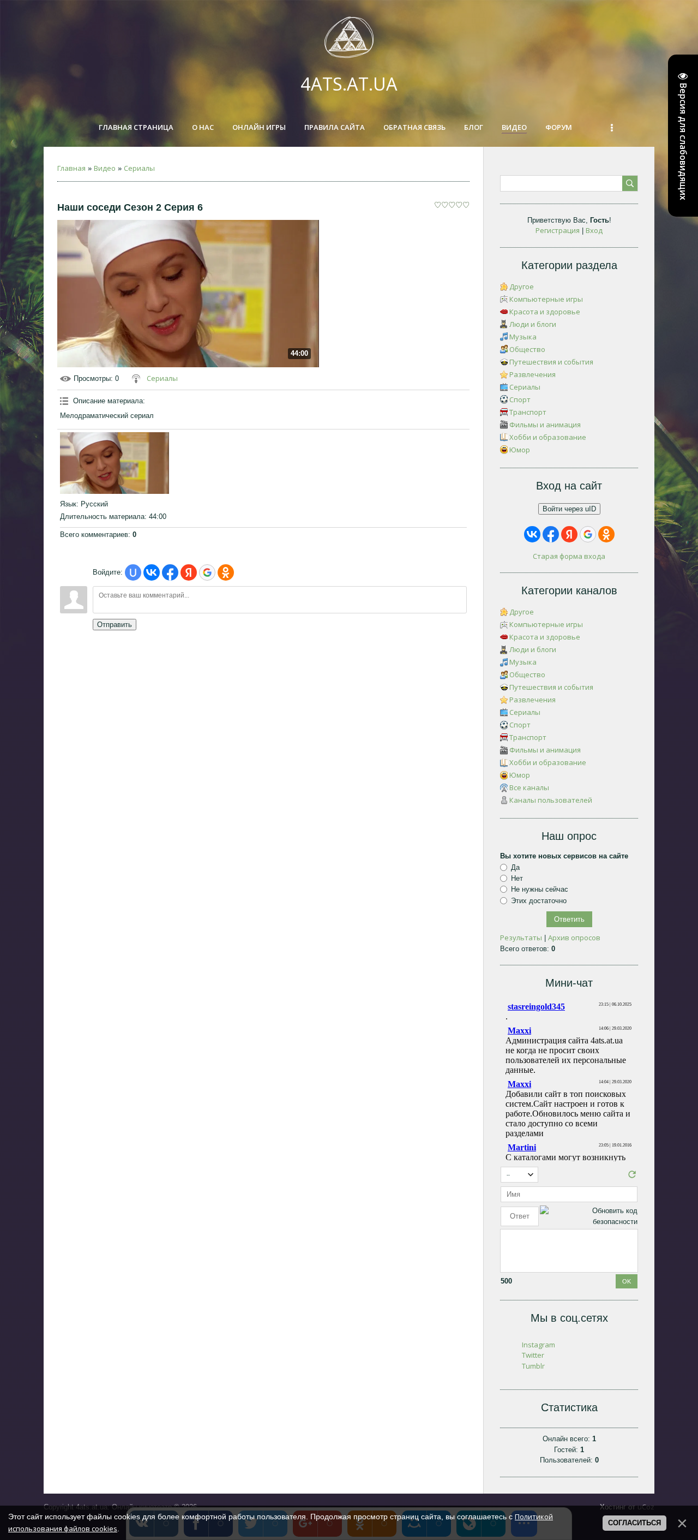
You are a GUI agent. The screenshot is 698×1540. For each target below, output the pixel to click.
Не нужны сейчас (539, 889)
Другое (521, 286)
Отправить (114, 624)
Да (515, 867)
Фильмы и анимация (545, 424)
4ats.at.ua (349, 83)
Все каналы (529, 787)
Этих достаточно (539, 901)
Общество (527, 349)
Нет (517, 878)
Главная (71, 168)
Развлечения (532, 374)
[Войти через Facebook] (170, 572)
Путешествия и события (551, 362)
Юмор (519, 450)
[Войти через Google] (207, 572)
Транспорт (527, 412)
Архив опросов (574, 937)
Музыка (523, 337)
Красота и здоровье (544, 312)
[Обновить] (632, 1177)
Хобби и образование (547, 437)
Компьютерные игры (546, 299)
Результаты (521, 937)
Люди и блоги (532, 324)
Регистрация (557, 230)
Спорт (520, 399)
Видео (105, 168)
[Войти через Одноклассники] (226, 572)
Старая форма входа (569, 556)
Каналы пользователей (550, 800)
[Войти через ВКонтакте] (151, 572)
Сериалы (139, 168)
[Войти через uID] (133, 572)
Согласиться (634, 1523)
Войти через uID (569, 509)
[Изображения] (114, 462)
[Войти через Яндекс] (188, 572)
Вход (594, 230)
